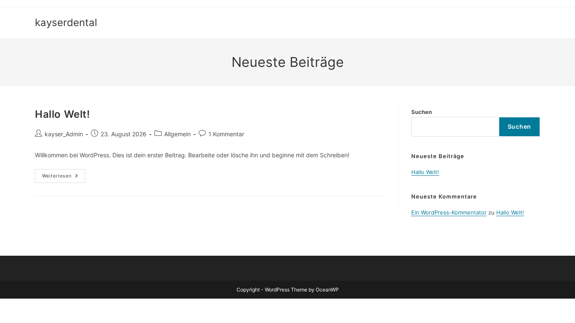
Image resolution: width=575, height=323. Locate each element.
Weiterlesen (63, 174)
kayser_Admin (64, 134)
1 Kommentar (226, 134)
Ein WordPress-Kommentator (449, 212)
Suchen (421, 112)
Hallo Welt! (62, 114)
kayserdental (66, 22)
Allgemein (177, 134)
